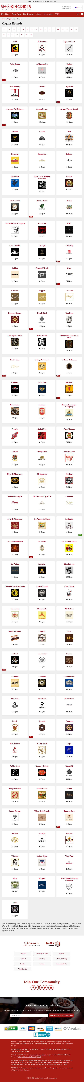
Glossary (42, 959)
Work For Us (22, 969)
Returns (61, 953)
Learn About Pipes (42, 953)
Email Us (27, 946)
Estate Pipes (16, 14)
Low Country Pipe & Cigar (38, 1055)
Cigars (38, 14)
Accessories (48, 14)
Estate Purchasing (61, 959)
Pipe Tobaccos (28, 14)
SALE (57, 14)
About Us (22, 959)
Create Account (66, 8)
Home (4, 19)
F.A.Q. (22, 964)
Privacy (42, 964)
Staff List (23, 953)
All (4, 29)
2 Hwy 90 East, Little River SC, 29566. (29, 1057)
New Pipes (5, 14)
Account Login (66, 6)
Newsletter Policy (61, 964)
